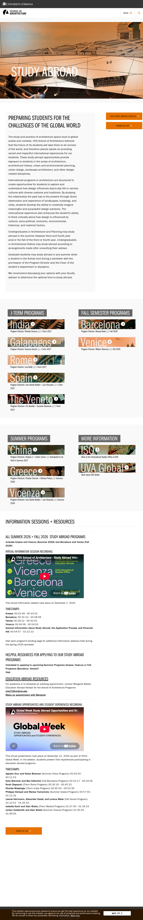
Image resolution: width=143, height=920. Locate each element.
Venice (94, 342)
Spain (21, 378)
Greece (23, 471)
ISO (87, 450)
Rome (21, 360)
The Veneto (31, 399)
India (20, 324)
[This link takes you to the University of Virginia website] (18, 4)
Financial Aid (123, 125)
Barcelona (100, 324)
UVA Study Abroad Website (123, 116)
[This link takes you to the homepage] (15, 13)
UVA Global (102, 468)
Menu (125, 13)
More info (75, 915)
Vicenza (25, 492)
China (21, 450)
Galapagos (30, 342)
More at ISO (22, 830)
